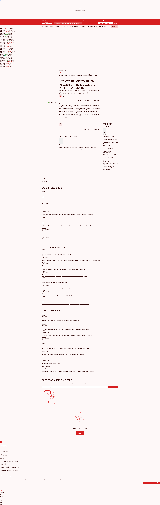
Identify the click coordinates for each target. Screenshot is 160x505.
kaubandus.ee (89, 20)
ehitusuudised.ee (67, 20)
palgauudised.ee (118, 20)
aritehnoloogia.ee (82, 20)
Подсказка (82, 26)
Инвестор (57, 26)
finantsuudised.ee (74, 20)
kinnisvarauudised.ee (97, 20)
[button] (75, 387)
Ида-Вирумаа (64, 26)
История (92, 26)
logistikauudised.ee (106, 20)
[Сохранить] (42, 194)
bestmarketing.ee (59, 20)
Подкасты (76, 26)
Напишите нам (102, 26)
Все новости (45, 26)
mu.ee (112, 20)
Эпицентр (51, 26)
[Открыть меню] (48, 20)
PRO (97, 26)
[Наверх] (1, 442)
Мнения (71, 26)
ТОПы (87, 26)
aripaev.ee (53, 20)
